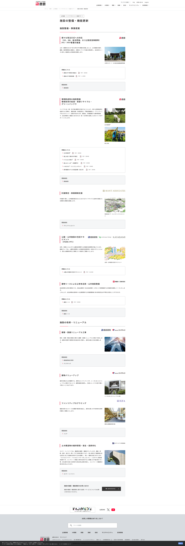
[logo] (45, 539)
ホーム (46, 8)
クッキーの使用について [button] (65, 544)
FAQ (134, 2)
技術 (50, 8)
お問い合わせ (140, 2)
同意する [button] (180, 543)
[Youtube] (113, 510)
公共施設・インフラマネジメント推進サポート (64, 8)
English (147, 2)
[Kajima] (41, 3)
